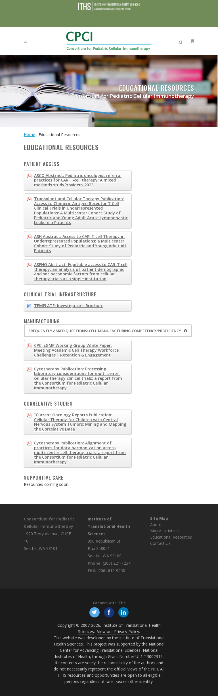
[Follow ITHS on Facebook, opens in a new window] (109, 611)
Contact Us (160, 543)
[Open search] (181, 41)
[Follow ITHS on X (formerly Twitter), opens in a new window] (94, 611)
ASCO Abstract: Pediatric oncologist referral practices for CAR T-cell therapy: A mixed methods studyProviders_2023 (77, 180)
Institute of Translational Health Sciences (109, 526)
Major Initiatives (165, 530)
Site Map (159, 518)
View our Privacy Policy (118, 631)
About (155, 524)
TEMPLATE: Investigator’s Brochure (68, 305)
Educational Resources (171, 537)
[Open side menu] (191, 41)
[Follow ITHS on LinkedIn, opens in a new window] (124, 611)
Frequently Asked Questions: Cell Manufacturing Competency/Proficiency (105, 330)
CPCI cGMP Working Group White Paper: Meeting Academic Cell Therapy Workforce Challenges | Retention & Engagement (76, 350)
